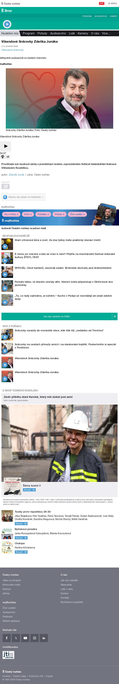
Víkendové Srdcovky (12, 50)
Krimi (26, 214)
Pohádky (42, 214)
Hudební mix (9, 33)
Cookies (6, 676)
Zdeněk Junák (16, 174)
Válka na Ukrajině (12, 580)
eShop (6, 593)
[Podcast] (2, 157)
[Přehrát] (5, 146)
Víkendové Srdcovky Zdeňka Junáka (36, 358)
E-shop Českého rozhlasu (20, 390)
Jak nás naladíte (69, 580)
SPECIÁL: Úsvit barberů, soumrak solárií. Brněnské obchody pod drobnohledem (63, 267)
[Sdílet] (7, 157)
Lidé (72, 33)
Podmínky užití (36, 676)
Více (106, 33)
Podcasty (8, 616)
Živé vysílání (76, 214)
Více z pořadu (12, 326)
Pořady (42, 33)
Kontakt (65, 597)
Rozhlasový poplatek (72, 602)
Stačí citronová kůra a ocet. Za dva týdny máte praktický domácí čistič (58, 240)
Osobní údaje (19, 676)
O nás (95, 33)
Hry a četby (10, 214)
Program (87, 16)
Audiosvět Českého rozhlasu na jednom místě (23, 228)
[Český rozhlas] (10, 3)
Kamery (114, 16)
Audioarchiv (101, 16)
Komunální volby (11, 584)
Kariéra (64, 593)
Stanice (7, 589)
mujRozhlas (7, 207)
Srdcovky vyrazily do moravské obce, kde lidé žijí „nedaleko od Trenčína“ (59, 330)
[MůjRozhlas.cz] (6, 64)
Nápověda (66, 584)
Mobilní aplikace (11, 621)
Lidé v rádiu (67, 589)
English (49, 676)
